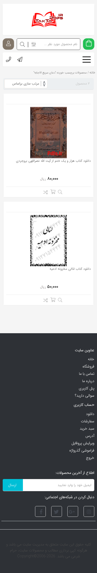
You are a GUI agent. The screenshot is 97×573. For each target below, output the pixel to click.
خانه (91, 359)
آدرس (89, 436)
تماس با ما (86, 374)
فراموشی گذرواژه (81, 450)
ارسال (12, 484)
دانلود (90, 414)
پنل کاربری (86, 388)
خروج (90, 458)
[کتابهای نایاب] (48, 19)
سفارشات (87, 421)
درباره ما (88, 381)
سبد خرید (87, 429)
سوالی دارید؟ (84, 396)
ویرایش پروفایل (82, 443)
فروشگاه (88, 366)
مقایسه (44, 193)
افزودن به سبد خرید (52, 192)
